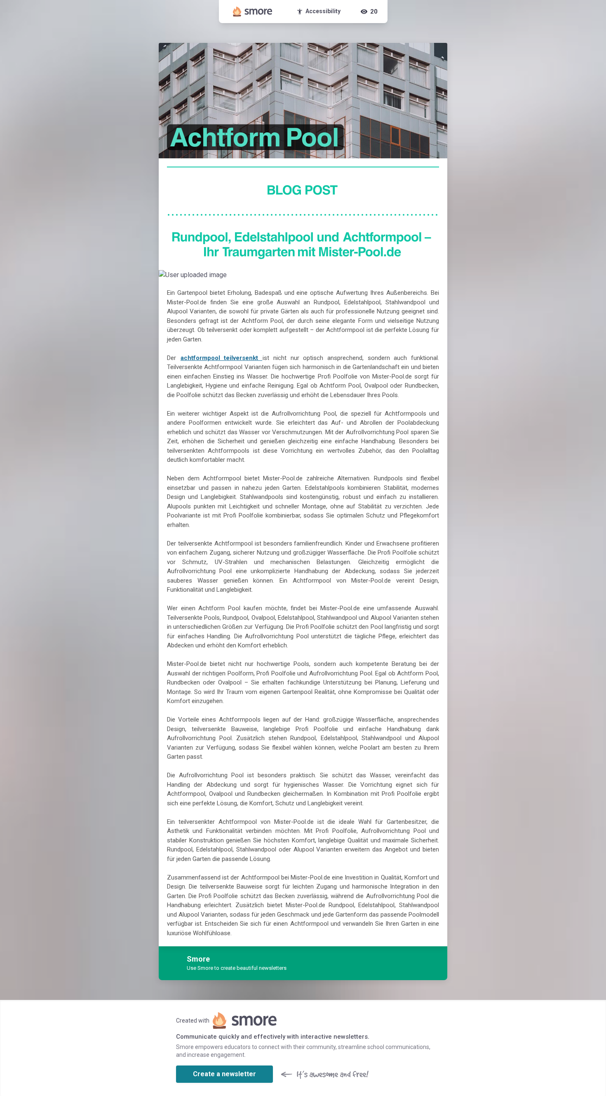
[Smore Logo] (253, 11)
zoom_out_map (440, 278)
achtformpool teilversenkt (221, 358)
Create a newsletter (224, 1074)
